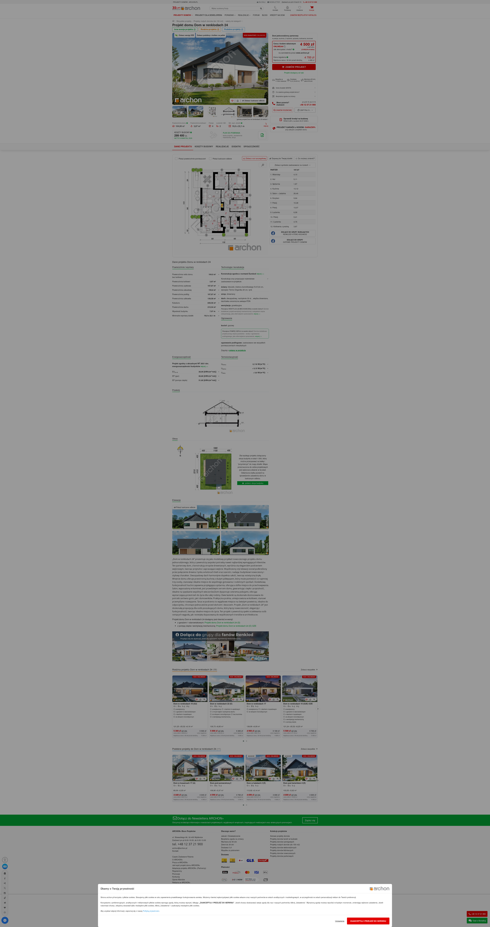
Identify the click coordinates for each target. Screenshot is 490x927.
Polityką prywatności (151, 911)
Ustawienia (339, 921)
